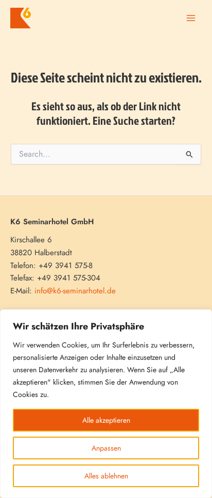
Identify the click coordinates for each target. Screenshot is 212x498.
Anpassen (106, 448)
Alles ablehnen (106, 476)
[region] (106, 403)
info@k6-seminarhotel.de (75, 290)
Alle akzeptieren (106, 420)
